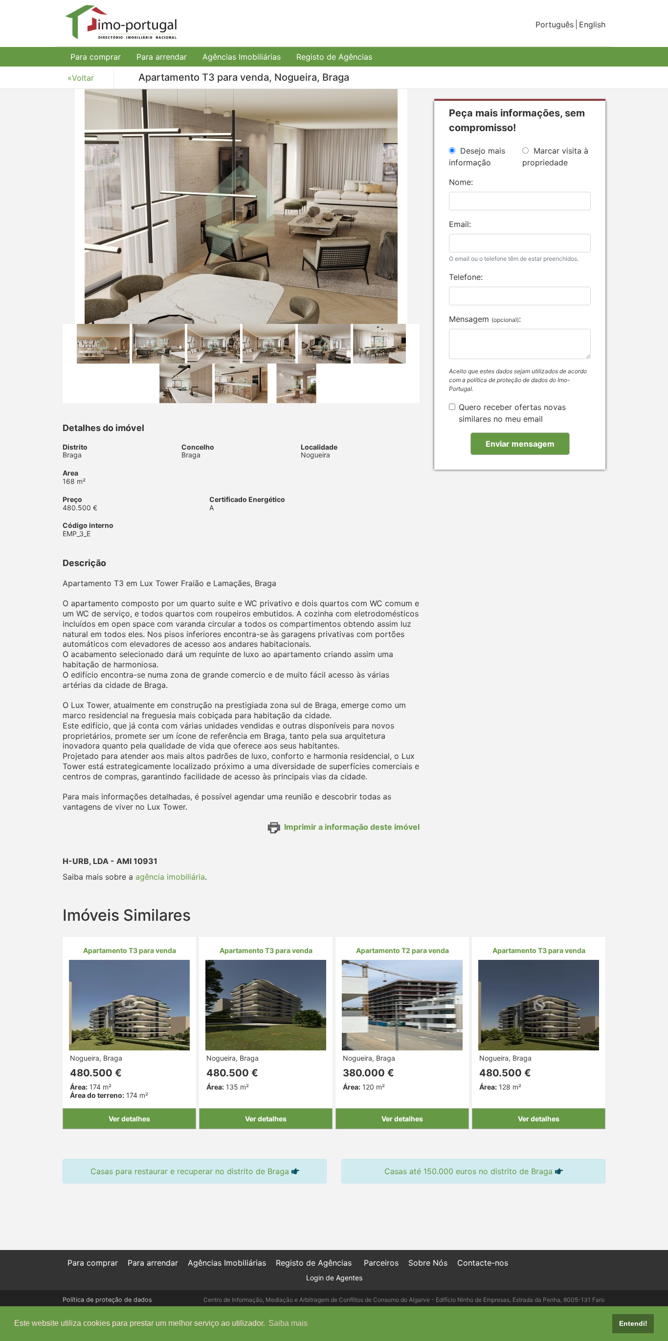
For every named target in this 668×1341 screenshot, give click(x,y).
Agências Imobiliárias (241, 57)
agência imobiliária (170, 877)
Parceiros (381, 1263)
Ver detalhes (129, 1118)
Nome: (461, 182)
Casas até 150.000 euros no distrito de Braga (468, 1171)
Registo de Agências (334, 57)
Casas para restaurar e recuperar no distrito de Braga (189, 1171)
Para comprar (95, 57)
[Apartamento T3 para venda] (129, 1004)
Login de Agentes (334, 1277)
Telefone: (466, 277)
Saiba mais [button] (288, 1323)
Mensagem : (485, 319)
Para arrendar (161, 57)
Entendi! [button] (633, 1323)
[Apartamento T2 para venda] (402, 1004)
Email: (460, 224)
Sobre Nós (427, 1263)
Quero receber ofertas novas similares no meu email (512, 413)
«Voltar (80, 78)
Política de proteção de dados (107, 1299)
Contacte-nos (482, 1263)
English (592, 24)
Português (554, 24)
